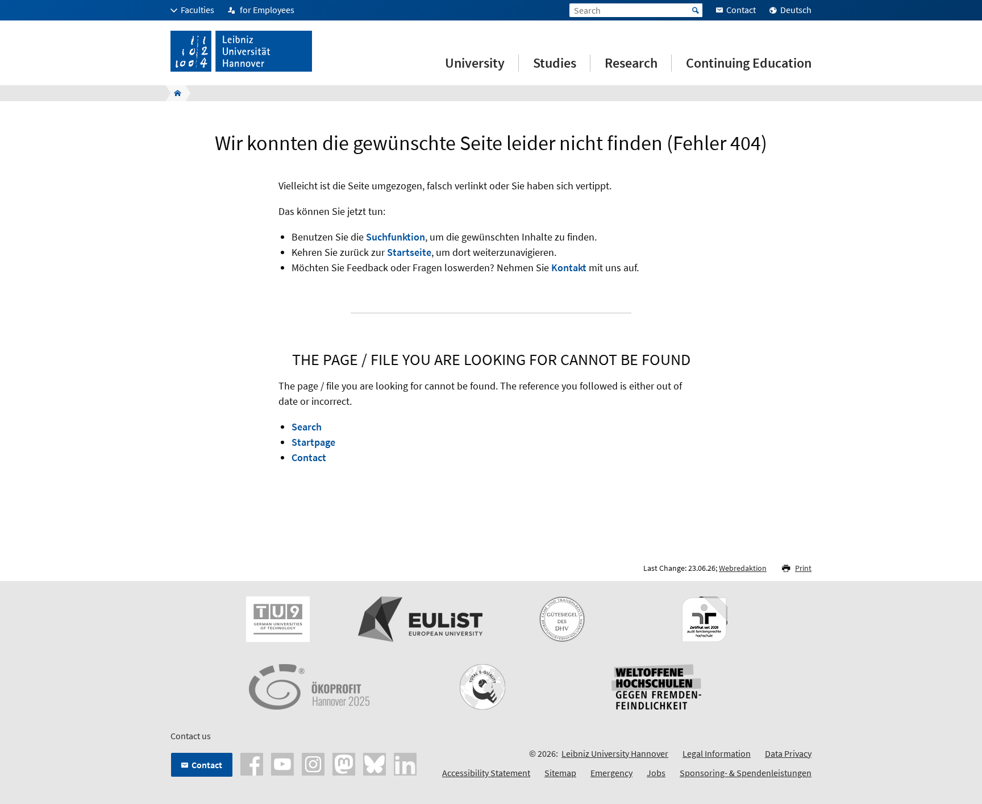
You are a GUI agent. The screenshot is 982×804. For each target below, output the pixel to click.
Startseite (409, 252)
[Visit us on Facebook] (252, 763)
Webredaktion (743, 568)
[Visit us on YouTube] (282, 763)
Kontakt (568, 267)
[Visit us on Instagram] (313, 763)
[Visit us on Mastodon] (344, 763)
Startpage (313, 442)
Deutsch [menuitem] (796, 9)
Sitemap (560, 772)
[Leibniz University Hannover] (174, 93)
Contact (309, 457)
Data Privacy (788, 753)
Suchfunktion (395, 236)
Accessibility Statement (486, 772)
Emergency (611, 772)
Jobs (656, 772)
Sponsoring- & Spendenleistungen (746, 772)
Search (307, 426)
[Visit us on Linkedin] (405, 763)
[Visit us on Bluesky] (374, 763)
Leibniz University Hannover (614, 753)
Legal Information (717, 753)
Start (695, 10)
